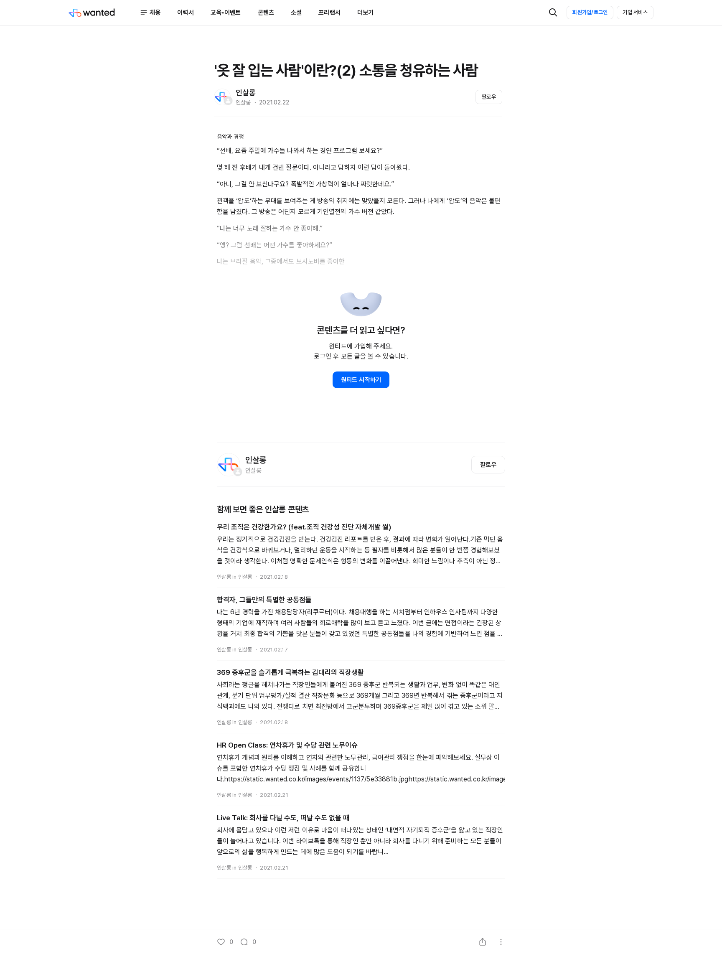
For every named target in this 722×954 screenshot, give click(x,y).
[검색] (553, 13)
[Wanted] (104, 12)
